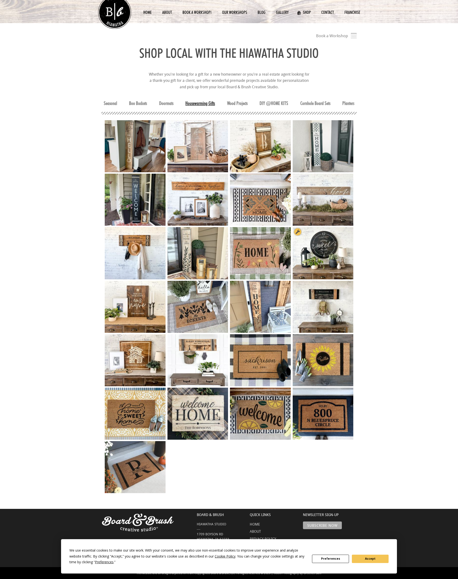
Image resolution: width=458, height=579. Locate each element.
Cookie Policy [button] (225, 556)
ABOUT (255, 531)
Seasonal (110, 103)
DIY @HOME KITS (274, 103)
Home (147, 12)
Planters (348, 103)
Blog (261, 12)
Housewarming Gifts (200, 103)
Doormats (166, 103)
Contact (327, 12)
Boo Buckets (138, 103)
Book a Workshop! (197, 12)
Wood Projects (237, 103)
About (167, 12)
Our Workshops (234, 12)
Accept (370, 559)
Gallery (282, 12)
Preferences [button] (104, 562)
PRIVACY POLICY (263, 538)
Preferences (330, 559)
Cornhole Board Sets (315, 103)
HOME (255, 524)
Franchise (352, 12)
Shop (307, 12)
